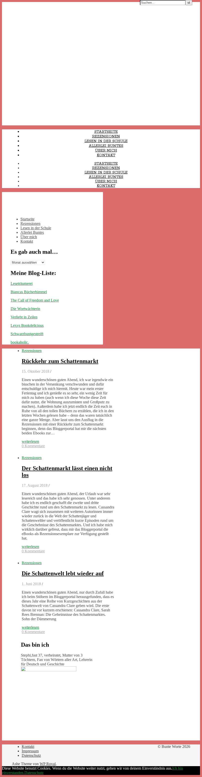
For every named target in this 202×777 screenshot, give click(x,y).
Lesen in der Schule (106, 141)
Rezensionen (106, 136)
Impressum (30, 751)
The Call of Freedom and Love (35, 300)
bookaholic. (20, 342)
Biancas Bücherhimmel (29, 292)
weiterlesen (30, 441)
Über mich (106, 150)
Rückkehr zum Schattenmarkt (60, 361)
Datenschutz (31, 755)
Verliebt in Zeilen (24, 317)
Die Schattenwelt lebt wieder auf (63, 573)
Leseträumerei (22, 283)
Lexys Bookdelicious (27, 325)
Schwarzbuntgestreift (27, 334)
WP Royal (48, 764)
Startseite (106, 132)
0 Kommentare (33, 446)
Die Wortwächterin (25, 309)
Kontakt (106, 155)
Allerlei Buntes (106, 146)
